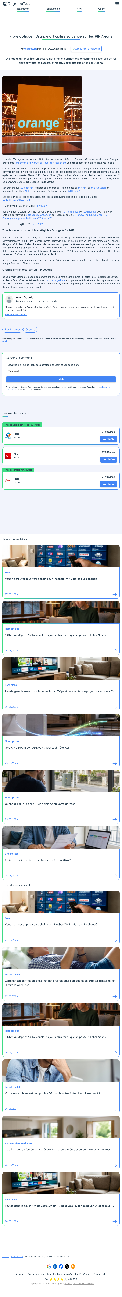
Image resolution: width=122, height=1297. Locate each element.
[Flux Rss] (73, 1266)
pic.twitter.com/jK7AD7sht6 (16, 200)
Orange (30, 329)
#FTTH (28, 191)
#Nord (81, 187)
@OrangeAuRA (43, 215)
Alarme (101, 8)
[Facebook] (61, 1266)
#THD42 (77, 215)
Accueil (5, 1256)
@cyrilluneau (89, 211)
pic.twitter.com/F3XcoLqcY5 (37, 218)
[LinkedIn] (55, 1266)
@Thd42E (87, 215)
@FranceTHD (100, 215)
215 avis (72, 1279)
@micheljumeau (71, 211)
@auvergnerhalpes (12, 218)
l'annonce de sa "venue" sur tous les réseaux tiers (40, 162)
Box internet (23, 8)
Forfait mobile (53, 8)
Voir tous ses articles (16, 314)
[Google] (49, 1266)
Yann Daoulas (30, 49)
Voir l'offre (109, 439)
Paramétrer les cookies (83, 1283)
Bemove (68, 1283)
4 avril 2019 (41, 205)
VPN (79, 8)
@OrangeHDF (27, 187)
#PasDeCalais (98, 187)
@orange (30, 215)
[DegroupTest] (16, 3)
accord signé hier (56, 280)
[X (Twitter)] (67, 1266)
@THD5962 (74, 191)
